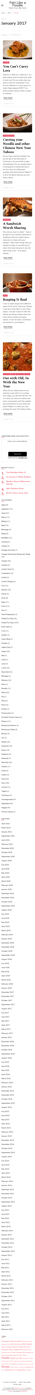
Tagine (4, 791)
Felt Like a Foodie (18, 4)
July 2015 (5, 1111)
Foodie (5, 1358)
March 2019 (6, 930)
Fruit (3, 631)
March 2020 (6, 881)
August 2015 (6, 1107)
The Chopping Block (19, 1370)
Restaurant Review (8, 725)
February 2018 (7, 984)
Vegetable (5, 803)
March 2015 (6, 1128)
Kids (3, 655)
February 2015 (7, 1132)
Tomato (29, 1370)
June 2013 (5, 1214)
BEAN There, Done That (17, 493)
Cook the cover (6, 1352)
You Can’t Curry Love (15, 68)
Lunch (3, 668)
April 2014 (5, 1173)
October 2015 (6, 1099)
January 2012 (6, 1284)
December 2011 (7, 1288)
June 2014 (5, 1165)
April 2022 (5, 824)
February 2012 (7, 1280)
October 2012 (6, 1247)
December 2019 (7, 893)
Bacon (3, 517)
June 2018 (5, 967)
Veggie (4, 808)
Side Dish (4, 762)
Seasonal (4, 758)
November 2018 (7, 947)
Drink (3, 598)
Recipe (4, 721)
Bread (3, 534)
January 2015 (6, 1136)
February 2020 (7, 885)
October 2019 (6, 902)
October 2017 (6, 1000)
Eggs (3, 602)
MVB (10, 1364)
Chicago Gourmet (8, 550)
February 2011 (7, 1329)
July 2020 (5, 865)
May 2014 (5, 1169)
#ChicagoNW (5, 1341)
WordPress (24, 1391)
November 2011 (7, 1292)
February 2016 (7, 1083)
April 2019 (5, 926)
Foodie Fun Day (7, 618)
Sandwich (7, 219)
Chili (21, 1350)
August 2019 (6, 910)
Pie (2, 697)
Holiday (4, 643)
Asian (5, 135)
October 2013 (6, 1198)
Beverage (5, 529)
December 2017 (7, 992)
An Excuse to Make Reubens (18, 477)
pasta (14, 1364)
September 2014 (8, 1152)
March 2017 (6, 1029)
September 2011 (8, 1300)
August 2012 (6, 1255)
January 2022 (6, 832)
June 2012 (5, 1263)
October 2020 (6, 852)
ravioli (32, 1364)
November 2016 (7, 1046)
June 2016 (5, 1066)
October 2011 (6, 1296)
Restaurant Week (8, 729)
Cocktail (4, 565)
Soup (5, 295)
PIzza (3, 701)
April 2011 (5, 1321)
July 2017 (5, 1013)
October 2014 (6, 1148)
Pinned (25, 1364)
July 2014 (5, 1161)
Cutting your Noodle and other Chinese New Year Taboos (17, 146)
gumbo (31, 1358)
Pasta (3, 692)
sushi (31, 1367)
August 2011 (6, 1305)
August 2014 (6, 1157)
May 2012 (5, 1268)
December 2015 (7, 1091)
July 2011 (5, 1309)
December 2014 (7, 1140)
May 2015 (5, 1120)
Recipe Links (17, 1384)
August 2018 (6, 959)
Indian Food (5, 647)
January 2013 (6, 1235)
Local (3, 664)
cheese (3, 1347)
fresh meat (19, 374)
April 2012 (5, 1272)
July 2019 (5, 914)
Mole (3, 684)
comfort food (6, 569)
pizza (29, 1364)
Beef (13, 374)
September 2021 (8, 836)
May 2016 (5, 1070)
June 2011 (5, 1313)
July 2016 (5, 1062)
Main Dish (5, 672)
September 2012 (8, 1251)
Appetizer (7, 374)
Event (3, 606)
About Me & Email (25, 1382)
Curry (3, 586)
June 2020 (5, 869)
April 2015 (5, 1124)
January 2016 (6, 1087)
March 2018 (6, 980)
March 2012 (6, 1276)
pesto (18, 1364)
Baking (4, 521)
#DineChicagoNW (16, 1341)
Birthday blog (19, 1344)
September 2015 (8, 1103)
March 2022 (6, 828)
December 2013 (7, 1189)
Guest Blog (5, 639)
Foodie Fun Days (7, 623)
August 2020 (6, 861)
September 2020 (8, 856)
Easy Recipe (9, 1355)
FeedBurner (22, 458)
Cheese (4, 546)
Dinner (3, 594)
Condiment (5, 573)
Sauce (3, 750)
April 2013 (5, 1222)
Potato (4, 709)
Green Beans (25, 1358)
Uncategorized (7, 799)
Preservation (6, 713)
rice (2, 738)
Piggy (21, 1364)
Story (3, 783)
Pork (3, 705)
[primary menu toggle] (2, 5)
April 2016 (5, 1074)
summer (4, 787)
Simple (4, 766)
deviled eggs (26, 1352)
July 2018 (5, 963)
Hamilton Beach (5, 1361)
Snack (3, 771)
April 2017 (5, 1025)
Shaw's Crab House (20, 1367)
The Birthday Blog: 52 (16, 472)
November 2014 (7, 1144)
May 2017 (5, 1021)
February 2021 (7, 844)
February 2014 (7, 1181)
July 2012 (5, 1259)
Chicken (6, 62)
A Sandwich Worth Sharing (14, 225)
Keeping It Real (15, 299)
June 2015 (5, 1115)
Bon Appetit (27, 1344)
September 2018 (8, 955)
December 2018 (7, 943)
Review (4, 734)
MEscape (4, 676)
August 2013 (6, 1206)
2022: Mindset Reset (15, 488)
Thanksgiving (8, 1370)
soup (28, 1367)
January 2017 (6, 1037)
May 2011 (5, 1317)
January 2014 (6, 1185)
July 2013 (5, 1210)
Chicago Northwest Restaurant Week (15, 554)
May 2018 (5, 972)
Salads (3, 742)
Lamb (3, 660)
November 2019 (7, 898)
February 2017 (7, 1033)
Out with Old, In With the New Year (16, 382)
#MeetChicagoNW (27, 1341)
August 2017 (6, 1009)
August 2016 (6, 1058)
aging (3, 505)
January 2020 (6, 889)
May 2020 (5, 873)
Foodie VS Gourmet (10, 1382)
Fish (2, 610)
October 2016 (6, 1050)
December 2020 (7, 848)
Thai (2, 1370)
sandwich (12, 1367)
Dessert (4, 590)
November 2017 (7, 996)
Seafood (4, 754)
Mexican (4, 680)
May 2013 (5, 1218)
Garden (4, 635)
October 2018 (6, 951)
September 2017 (8, 1004)
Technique (5, 795)
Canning (4, 542)
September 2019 (8, 906)
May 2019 (5, 922)
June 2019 (5, 918)
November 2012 (7, 1243)
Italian (27, 374)
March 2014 (6, 1177)
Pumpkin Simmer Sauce (10, 717)
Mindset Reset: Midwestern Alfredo (18, 482)
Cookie (3, 577)
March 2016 (6, 1078)
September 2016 (8, 1054)
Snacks (4, 775)
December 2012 (7, 1239)
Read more (8, 98)
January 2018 (6, 988)
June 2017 (5, 1017)
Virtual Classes (7, 812)
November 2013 (7, 1194)
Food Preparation (8, 614)
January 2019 (6, 939)
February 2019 (7, 935)
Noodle (11, 135)
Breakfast (5, 538)
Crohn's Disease (7, 581)
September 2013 (8, 1202)
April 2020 (5, 877)
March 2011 (6, 1325)
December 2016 (7, 1041)
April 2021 (5, 840)
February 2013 (7, 1231)
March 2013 (6, 1226)
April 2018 (5, 976)
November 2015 (7, 1095)
